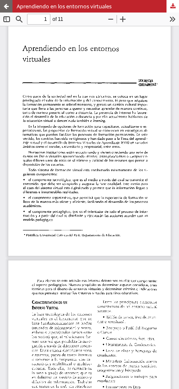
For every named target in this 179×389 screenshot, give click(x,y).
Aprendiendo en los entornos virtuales (64, 6)
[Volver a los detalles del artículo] (6, 6)
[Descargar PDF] (173, 6)
